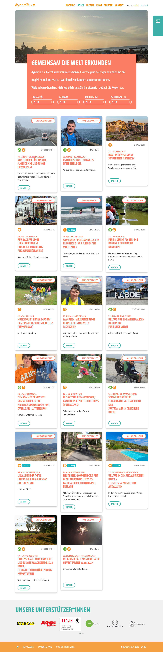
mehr (23, 187)
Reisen (81, 5)
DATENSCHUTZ (45, 646)
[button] (80, 633)
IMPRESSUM (28, 646)
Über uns (70, 5)
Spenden (108, 5)
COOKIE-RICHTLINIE (65, 646)
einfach (137, 5)
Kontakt (119, 5)
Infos (99, 5)
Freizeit (90, 5)
